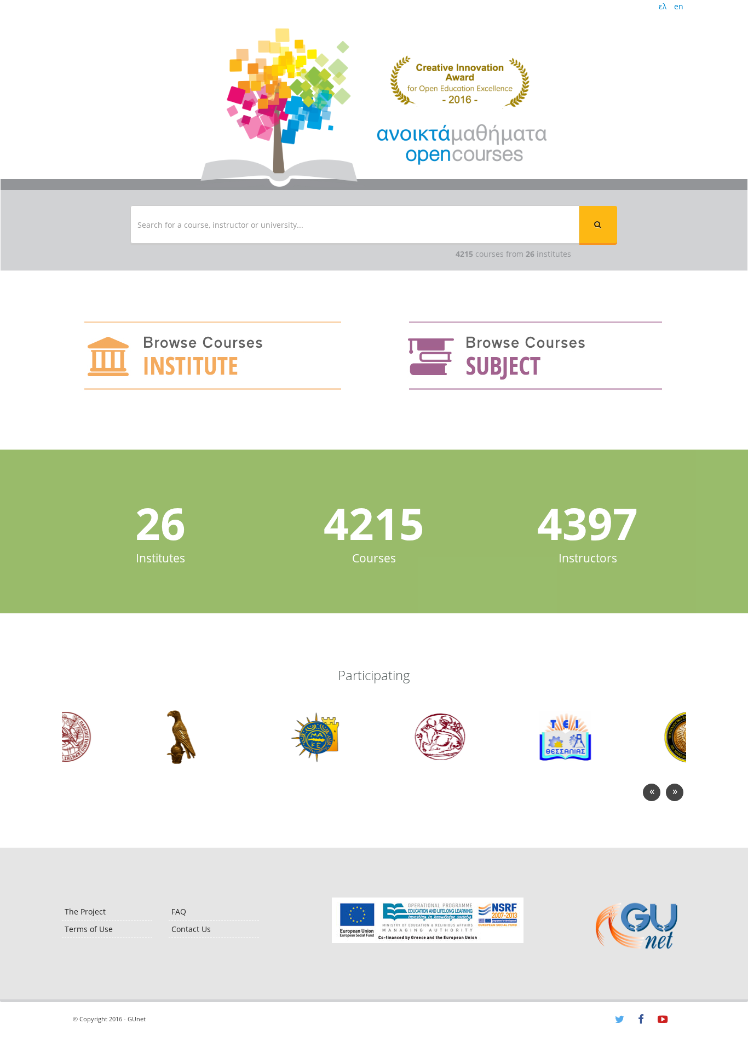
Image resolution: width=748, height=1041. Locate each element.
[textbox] (354, 224)
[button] (598, 224)
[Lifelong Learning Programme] (427, 920)
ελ (662, 6)
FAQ (178, 911)
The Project (85, 911)
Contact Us (191, 929)
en (678, 6)
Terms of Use (89, 929)
